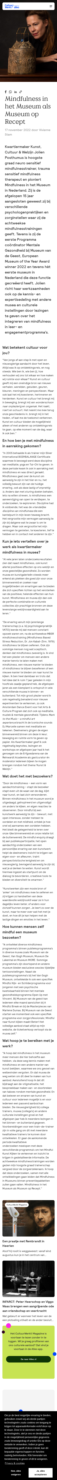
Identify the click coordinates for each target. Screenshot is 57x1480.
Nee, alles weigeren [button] (16, 1473)
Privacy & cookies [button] (15, 1463)
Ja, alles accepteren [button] (41, 1473)
